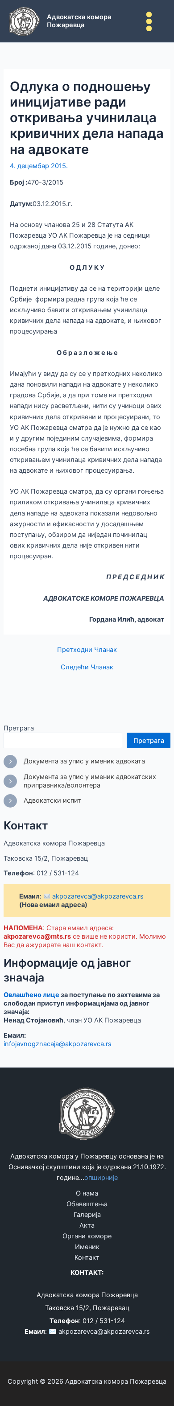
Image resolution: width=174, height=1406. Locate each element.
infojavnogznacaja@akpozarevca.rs (58, 1044)
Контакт (87, 1257)
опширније (101, 1178)
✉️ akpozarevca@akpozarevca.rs (99, 1332)
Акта (87, 1225)
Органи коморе (87, 1236)
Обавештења (87, 1204)
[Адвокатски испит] (42, 801)
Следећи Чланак (87, 667)
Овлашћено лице (31, 995)
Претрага (19, 728)
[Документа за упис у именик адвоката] (74, 761)
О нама (87, 1193)
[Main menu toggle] (149, 21)
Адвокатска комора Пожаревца (79, 21)
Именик (87, 1247)
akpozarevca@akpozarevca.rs (97, 896)
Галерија (87, 1215)
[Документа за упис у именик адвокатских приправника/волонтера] (87, 781)
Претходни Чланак (87, 650)
